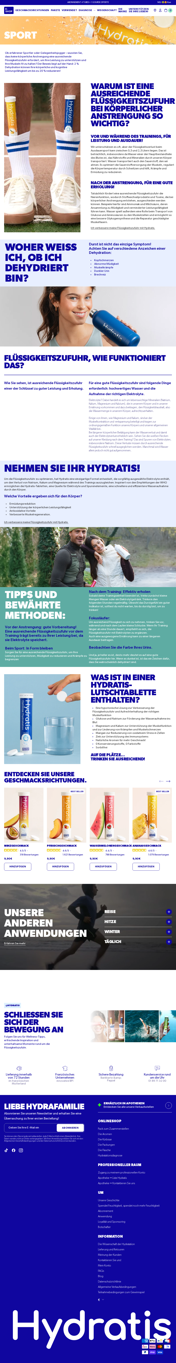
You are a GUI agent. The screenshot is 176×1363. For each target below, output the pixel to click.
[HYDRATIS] (94, 10)
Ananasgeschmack (147, 846)
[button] (167, 10)
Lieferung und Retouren (111, 1249)
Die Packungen (106, 1145)
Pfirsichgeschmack (62, 846)
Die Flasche (104, 1150)
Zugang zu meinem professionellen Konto (121, 1172)
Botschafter (104, 1227)
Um (100, 1193)
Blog (100, 1276)
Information (110, 1236)
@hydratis (13, 1005)
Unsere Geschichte (108, 1200)
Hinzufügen (17, 866)
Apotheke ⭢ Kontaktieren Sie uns (116, 1183)
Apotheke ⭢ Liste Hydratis (112, 1178)
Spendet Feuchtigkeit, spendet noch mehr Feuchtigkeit (129, 1206)
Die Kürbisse (105, 1139)
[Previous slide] (161, 781)
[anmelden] (160, 10)
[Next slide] (168, 781)
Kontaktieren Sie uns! (109, 1260)
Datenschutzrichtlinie (109, 1281)
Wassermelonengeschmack (109, 846)
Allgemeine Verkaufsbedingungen (117, 1287)
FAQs (101, 1271)
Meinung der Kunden (110, 1255)
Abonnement (105, 1211)
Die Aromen (105, 1134)
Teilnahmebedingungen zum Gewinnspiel (121, 1292)
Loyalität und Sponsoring (111, 1222)
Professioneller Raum (119, 1165)
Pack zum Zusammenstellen (113, 1129)
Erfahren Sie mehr (15, 943)
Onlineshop (109, 1121)
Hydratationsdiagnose (110, 1155)
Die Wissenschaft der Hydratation (116, 1244)
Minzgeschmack (16, 846)
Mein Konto (104, 1265)
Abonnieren (70, 1128)
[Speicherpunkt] (155, 10)
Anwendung (105, 1216)
